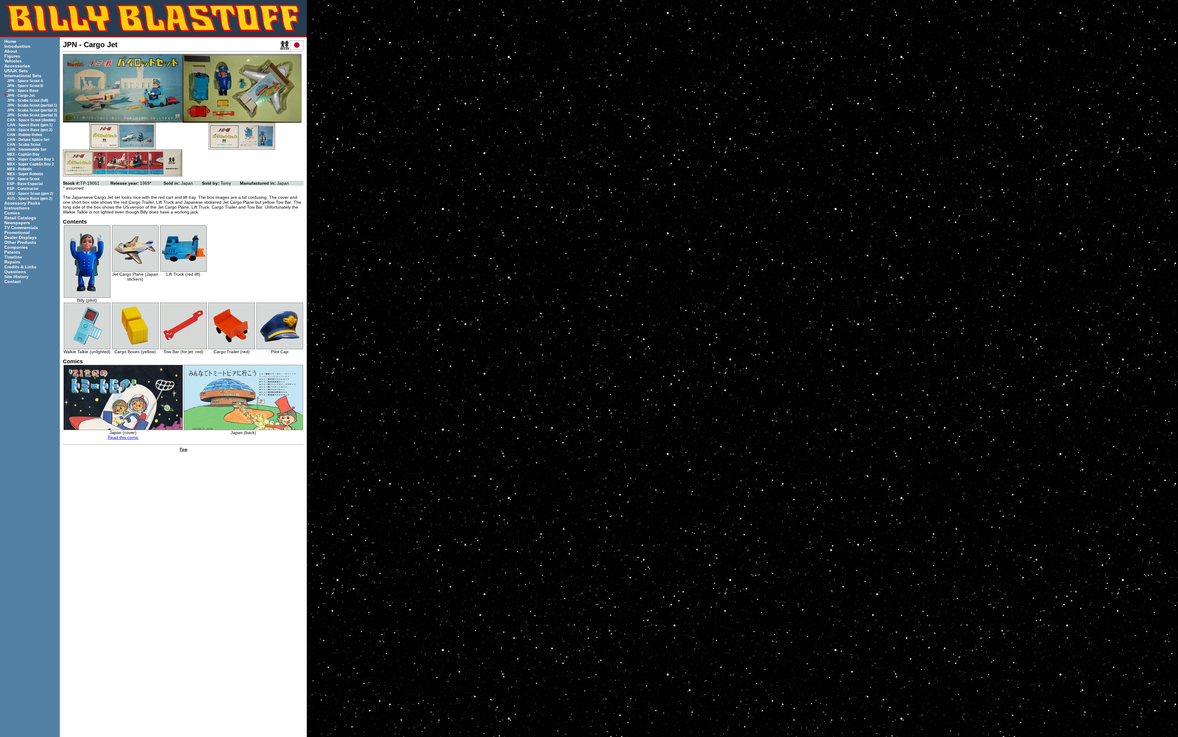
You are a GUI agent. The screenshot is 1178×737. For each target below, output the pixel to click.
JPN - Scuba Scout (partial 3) (32, 115)
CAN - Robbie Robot (24, 135)
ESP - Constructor (23, 189)
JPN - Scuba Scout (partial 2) (32, 110)
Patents (12, 252)
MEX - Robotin (19, 169)
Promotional (17, 232)
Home (10, 41)
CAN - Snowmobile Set (26, 149)
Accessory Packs (22, 203)
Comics (12, 212)
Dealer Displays (20, 237)
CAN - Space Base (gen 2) (29, 130)
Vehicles (13, 61)
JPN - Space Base (23, 91)
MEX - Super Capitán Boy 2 (30, 164)
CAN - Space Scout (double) (31, 120)
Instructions (17, 208)
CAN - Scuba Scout (23, 144)
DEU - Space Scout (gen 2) (30, 193)
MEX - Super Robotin (25, 174)
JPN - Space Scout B (25, 86)
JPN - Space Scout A (25, 81)
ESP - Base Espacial (25, 184)
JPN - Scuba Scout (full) (27, 100)
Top (183, 449)
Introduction (17, 46)
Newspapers (17, 222)
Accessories (17, 65)
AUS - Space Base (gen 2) (29, 198)
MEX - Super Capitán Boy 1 (30, 159)
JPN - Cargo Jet (21, 95)
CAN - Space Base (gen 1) (29, 125)
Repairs (12, 261)
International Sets (22, 75)
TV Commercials (21, 227)
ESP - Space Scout (23, 179)
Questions (15, 271)
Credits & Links (20, 266)
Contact (12, 281)
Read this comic (123, 437)
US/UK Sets (16, 70)
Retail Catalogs (20, 217)
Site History (16, 276)
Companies (16, 247)
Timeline (13, 257)
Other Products (20, 242)
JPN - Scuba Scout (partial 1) (32, 105)
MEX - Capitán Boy (23, 154)
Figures (12, 56)
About (10, 51)
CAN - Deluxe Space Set (28, 140)
